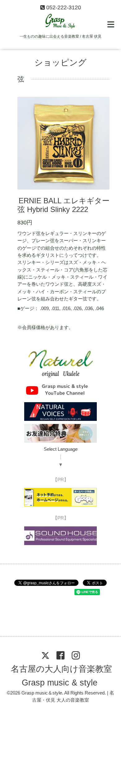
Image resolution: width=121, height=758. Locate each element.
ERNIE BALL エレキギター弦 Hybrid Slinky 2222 (63, 205)
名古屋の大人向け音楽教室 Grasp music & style (61, 675)
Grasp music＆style (41, 692)
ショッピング (60, 62)
